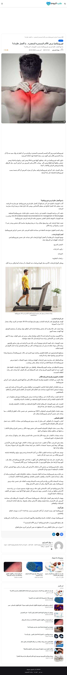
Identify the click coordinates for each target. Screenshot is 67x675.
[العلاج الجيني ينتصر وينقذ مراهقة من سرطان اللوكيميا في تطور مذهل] (58, 644)
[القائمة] (2, 4)
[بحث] (65, 4)
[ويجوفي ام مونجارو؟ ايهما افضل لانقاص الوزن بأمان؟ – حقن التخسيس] (58, 615)
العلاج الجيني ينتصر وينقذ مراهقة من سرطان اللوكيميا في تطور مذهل (37, 641)
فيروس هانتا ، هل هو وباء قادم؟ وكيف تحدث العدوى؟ (41, 598)
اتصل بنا (36, 672)
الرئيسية (60, 37)
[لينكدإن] (53, 534)
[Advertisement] (33, 21)
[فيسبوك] (61, 534)
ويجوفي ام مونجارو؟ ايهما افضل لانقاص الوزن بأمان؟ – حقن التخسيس (36, 612)
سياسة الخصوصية (29, 672)
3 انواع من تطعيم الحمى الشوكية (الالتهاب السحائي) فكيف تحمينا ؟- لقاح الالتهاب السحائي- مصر (30, 605)
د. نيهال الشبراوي (56, 50)
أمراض (55, 37)
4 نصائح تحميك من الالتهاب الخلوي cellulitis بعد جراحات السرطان (37, 619)
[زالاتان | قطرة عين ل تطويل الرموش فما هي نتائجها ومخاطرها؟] (58, 651)
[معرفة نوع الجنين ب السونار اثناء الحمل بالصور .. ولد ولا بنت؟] (58, 637)
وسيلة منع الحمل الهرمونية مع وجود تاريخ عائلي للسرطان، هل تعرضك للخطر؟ (35, 656)
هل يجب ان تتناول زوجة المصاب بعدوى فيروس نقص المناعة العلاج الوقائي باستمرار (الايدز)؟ (31, 590)
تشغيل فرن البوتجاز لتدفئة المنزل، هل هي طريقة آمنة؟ (40, 627)
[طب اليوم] (54, 3)
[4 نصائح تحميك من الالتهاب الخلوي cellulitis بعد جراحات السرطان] (13, 567)
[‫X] (57, 534)
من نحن (40, 672)
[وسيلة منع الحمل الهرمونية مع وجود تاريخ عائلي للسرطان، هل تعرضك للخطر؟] (58, 658)
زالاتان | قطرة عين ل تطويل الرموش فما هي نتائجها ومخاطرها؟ (38, 649)
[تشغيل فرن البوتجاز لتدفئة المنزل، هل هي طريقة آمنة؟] (58, 629)
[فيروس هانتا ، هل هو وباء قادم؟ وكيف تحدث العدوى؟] (33, 567)
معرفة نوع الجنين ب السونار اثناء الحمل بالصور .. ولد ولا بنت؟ (39, 634)
